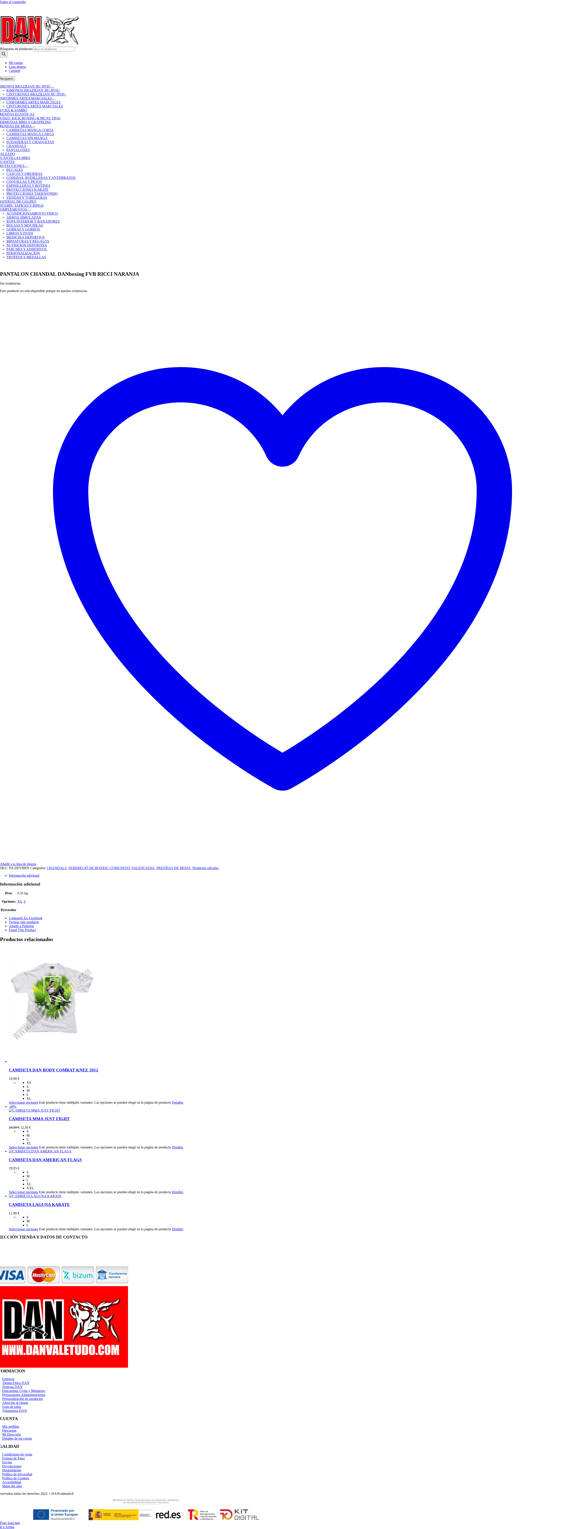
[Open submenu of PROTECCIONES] (26, 167)
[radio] (295, 1083)
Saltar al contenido (13, 2)
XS (19, 901)
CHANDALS (57, 868)
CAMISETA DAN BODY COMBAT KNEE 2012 (53, 1070)
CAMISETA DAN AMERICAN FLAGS (45, 1160)
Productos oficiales (205, 868)
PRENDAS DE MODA (173, 868)
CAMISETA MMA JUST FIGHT (39, 1118)
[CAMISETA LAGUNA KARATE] (287, 1196)
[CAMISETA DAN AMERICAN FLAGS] (287, 1151)
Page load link (10, 1523)
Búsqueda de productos (17, 49)
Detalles (177, 1102)
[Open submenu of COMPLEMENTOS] (28, 210)
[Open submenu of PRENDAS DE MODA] (33, 127)
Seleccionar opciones (23, 1102)
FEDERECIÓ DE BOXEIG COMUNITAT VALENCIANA (111, 868)
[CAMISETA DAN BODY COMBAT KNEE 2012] (287, 1005)
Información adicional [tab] (24, 875)
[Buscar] (4, 54)
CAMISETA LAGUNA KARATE (39, 1204)
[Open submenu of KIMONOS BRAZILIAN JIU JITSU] (52, 87)
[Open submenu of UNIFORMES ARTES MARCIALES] (53, 99)
